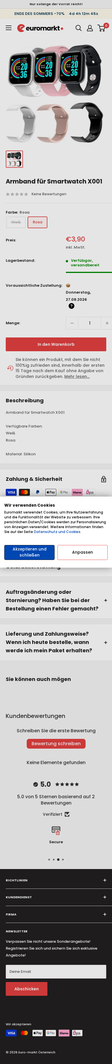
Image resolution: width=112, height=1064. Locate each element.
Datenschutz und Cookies (57, 531)
